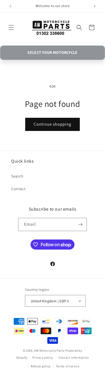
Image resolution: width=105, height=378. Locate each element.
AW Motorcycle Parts (49, 350)
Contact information (74, 357)
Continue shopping (52, 124)
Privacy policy (42, 357)
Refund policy (41, 366)
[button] (11, 27)
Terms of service (68, 366)
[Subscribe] (80, 224)
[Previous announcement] (10, 6)
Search (17, 176)
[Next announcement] (94, 6)
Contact (18, 188)
